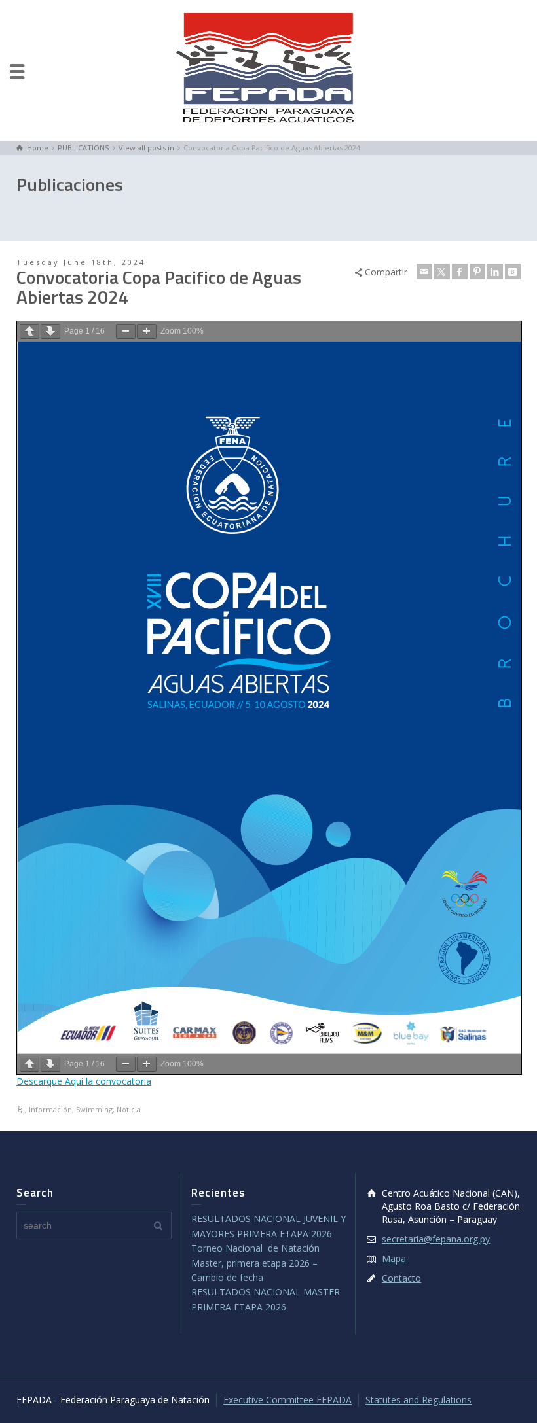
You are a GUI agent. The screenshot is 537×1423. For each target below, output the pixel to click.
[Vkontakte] (513, 271)
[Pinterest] (477, 271)
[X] (442, 271)
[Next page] (50, 331)
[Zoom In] (147, 331)
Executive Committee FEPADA (287, 1400)
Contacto (401, 1278)
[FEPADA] (268, 69)
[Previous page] (29, 331)
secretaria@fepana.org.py (436, 1239)
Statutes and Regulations (418, 1400)
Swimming (94, 1109)
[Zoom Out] (126, 331)
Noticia (129, 1109)
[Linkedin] (495, 271)
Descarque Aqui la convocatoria (83, 1081)
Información (50, 1109)
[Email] (424, 271)
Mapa (394, 1258)
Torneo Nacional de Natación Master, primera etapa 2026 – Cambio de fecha (255, 1263)
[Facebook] (460, 271)
